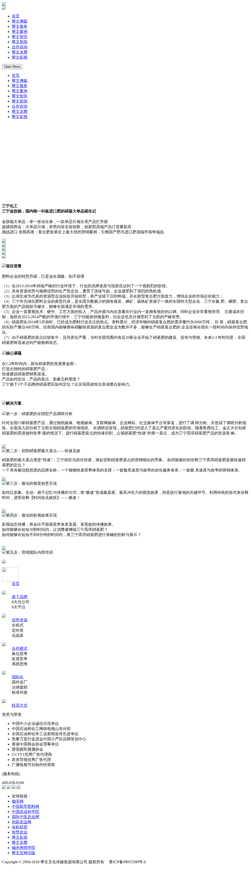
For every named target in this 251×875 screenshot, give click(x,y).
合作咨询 (19, 47)
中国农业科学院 (25, 812)
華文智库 (19, 37)
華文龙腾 (19, 52)
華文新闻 (19, 42)
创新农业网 (21, 822)
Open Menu (12, 66)
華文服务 (19, 26)
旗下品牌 (19, 597)
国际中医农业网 (25, 817)
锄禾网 (18, 801)
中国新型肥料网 (25, 806)
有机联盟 (19, 827)
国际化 (18, 677)
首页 (16, 16)
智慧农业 (19, 832)
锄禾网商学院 (23, 848)
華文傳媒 (19, 21)
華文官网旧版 (23, 853)
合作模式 (19, 648)
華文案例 (19, 31)
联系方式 (19, 705)
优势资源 (19, 620)
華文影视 (19, 57)
